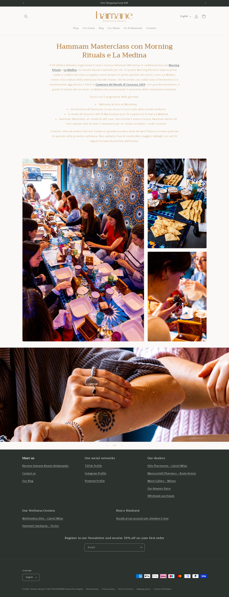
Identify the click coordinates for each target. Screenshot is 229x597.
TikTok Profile (93, 466)
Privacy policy (108, 589)
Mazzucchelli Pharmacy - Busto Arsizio (172, 473)
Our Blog (27, 480)
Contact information (162, 589)
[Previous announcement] (23, 3)
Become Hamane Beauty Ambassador (45, 466)
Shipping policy (144, 589)
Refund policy (92, 589)
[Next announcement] (205, 3)
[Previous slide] (107, 445)
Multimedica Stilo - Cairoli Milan (42, 518)
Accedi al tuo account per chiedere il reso (142, 518)
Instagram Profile (95, 473)
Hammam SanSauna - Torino (40, 525)
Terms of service (125, 589)
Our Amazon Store (159, 488)
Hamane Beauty (37, 589)
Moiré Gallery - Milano (162, 480)
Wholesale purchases (161, 496)
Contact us (29, 473)
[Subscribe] (141, 547)
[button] (26, 16)
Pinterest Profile (95, 480)
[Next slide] (122, 445)
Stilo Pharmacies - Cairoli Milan (167, 466)
